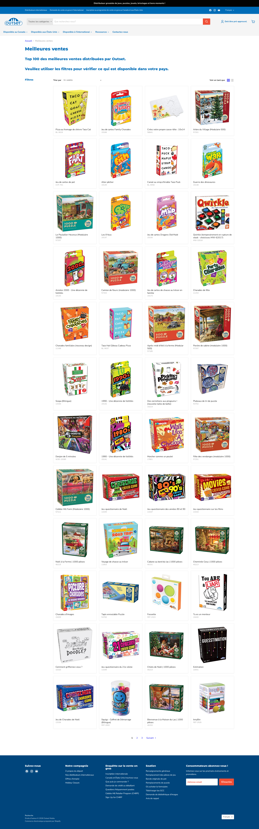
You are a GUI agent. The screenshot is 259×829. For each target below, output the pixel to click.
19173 (150, 296)
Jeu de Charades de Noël (68, 719)
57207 (196, 348)
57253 (104, 293)
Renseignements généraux (158, 771)
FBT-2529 (197, 722)
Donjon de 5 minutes (66, 456)
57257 (58, 240)
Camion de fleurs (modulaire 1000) (118, 290)
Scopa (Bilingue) (63, 401)
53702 (196, 404)
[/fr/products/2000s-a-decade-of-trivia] (75, 268)
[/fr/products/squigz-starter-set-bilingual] (120, 697)
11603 (104, 564)
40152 (150, 725)
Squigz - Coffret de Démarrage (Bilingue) (116, 721)
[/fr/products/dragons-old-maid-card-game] (166, 212)
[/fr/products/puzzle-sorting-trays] (212, 379)
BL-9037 (105, 348)
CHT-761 (59, 185)
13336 (58, 722)
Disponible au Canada (14, 31)
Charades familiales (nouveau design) (74, 345)
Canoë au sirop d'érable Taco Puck (163, 182)
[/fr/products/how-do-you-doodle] (75, 645)
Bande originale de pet (156, 778)
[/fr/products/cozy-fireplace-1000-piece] (212, 539)
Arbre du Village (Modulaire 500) (209, 129)
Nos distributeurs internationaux (79, 775)
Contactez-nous (120, 31)
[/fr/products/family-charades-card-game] (120, 107)
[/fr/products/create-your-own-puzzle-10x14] (166, 107)
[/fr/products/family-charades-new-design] (75, 323)
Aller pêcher (107, 182)
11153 (196, 293)
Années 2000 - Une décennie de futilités (71, 292)
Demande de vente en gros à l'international (67, 10)
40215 (58, 564)
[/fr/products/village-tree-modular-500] (212, 107)
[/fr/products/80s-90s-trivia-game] (166, 487)
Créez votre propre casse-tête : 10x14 (166, 129)
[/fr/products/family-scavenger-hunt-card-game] (166, 268)
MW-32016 (198, 240)
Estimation (198, 666)
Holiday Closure (72, 782)
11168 (58, 348)
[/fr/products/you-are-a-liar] (212, 592)
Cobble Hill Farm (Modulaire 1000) (73, 509)
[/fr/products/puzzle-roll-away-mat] (120, 592)
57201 (196, 132)
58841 (150, 132)
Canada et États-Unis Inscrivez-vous (121, 777)
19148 (196, 185)
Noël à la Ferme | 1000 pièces (70, 561)
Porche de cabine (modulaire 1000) (210, 345)
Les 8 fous (106, 234)
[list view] (232, 80)
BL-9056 (151, 185)
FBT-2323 (151, 617)
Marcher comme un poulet (160, 456)
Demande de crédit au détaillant (119, 785)
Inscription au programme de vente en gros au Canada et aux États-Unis (114, 10)
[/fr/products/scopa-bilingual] (75, 379)
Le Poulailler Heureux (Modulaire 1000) (72, 236)
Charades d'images (65, 614)
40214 (150, 670)
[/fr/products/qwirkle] (212, 212)
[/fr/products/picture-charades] (75, 592)
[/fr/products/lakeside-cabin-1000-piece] (166, 539)
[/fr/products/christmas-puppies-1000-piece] (166, 645)
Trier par (57, 80)
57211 (58, 512)
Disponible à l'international (76, 31)
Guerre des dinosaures (204, 182)
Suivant (150, 737)
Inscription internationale (116, 773)
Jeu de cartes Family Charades (116, 129)
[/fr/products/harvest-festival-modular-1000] (212, 434)
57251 (196, 459)
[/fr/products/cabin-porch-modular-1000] (212, 323)
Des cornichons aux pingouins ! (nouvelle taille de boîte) (162, 402)
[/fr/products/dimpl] (166, 592)
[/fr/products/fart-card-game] (75, 160)
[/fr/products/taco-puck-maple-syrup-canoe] (166, 160)
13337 (150, 512)
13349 (104, 670)
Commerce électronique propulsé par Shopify (43, 821)
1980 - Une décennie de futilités (117, 456)
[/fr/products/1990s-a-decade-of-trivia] (120, 379)
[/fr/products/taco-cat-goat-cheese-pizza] (75, 107)
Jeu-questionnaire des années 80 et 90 (166, 509)
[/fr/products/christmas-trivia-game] (120, 487)
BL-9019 (59, 132)
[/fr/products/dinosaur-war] (212, 160)
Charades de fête (201, 290)
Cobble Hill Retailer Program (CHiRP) (122, 793)
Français (228, 10)
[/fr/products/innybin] (212, 697)
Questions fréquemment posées (119, 789)
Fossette (151, 614)
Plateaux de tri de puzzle (205, 401)
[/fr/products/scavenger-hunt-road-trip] (120, 539)
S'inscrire (226, 782)
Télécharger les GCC (155, 790)
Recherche (29, 815)
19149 (104, 185)
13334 (196, 512)
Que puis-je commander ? (117, 781)
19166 (104, 132)
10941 (196, 670)
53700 (104, 617)
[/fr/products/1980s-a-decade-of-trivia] (120, 434)
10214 (150, 407)
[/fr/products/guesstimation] (212, 645)
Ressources (101, 31)
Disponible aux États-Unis (44, 31)
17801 (150, 459)
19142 (104, 404)
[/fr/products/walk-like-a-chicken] (166, 434)
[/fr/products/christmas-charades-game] (75, 697)
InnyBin (196, 719)
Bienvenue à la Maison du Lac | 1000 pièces (165, 721)
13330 (58, 404)
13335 (104, 512)
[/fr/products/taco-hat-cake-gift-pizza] (120, 323)
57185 (150, 351)
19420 (196, 617)
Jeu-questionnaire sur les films (208, 509)
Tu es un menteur (201, 614)
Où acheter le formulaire (157, 786)
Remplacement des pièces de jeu (161, 775)
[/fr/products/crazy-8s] (120, 212)
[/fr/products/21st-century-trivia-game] (120, 645)
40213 (196, 564)
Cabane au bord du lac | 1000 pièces (164, 561)
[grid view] (228, 80)
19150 (150, 237)
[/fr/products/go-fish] (120, 160)
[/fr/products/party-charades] (212, 268)
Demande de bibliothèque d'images (162, 794)
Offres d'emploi (72, 778)
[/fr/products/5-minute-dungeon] (75, 434)
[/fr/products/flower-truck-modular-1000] (120, 268)
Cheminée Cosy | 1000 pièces (207, 561)
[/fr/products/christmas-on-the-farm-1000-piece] (75, 539)
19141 (104, 459)
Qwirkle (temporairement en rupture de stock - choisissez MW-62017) (212, 236)
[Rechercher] (206, 21)
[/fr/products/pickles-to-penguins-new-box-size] (166, 379)
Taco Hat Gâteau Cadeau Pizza (116, 345)
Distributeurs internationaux (36, 10)
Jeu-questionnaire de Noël (114, 509)
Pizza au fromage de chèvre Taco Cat (73, 129)
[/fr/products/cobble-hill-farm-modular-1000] (75, 487)
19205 (58, 617)
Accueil (28, 41)
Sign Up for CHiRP (113, 797)
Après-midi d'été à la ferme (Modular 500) (165, 347)
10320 (58, 670)
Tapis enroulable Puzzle (113, 614)
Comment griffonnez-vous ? (69, 666)
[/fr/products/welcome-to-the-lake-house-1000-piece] (166, 697)
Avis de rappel (152, 798)
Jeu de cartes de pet (65, 182)
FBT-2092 (105, 725)
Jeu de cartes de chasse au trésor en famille (164, 292)
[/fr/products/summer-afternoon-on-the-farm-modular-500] (166, 323)
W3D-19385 (61, 459)
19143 (58, 296)
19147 (104, 237)
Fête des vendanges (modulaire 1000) (211, 456)
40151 (150, 564)
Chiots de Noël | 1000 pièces (161, 666)
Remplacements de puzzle (158, 782)
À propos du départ (74, 771)
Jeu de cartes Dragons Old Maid (162, 234)
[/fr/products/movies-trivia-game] (212, 487)
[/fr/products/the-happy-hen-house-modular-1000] (75, 212)
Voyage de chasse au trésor (114, 561)
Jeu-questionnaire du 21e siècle (116, 666)
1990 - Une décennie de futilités (117, 401)
